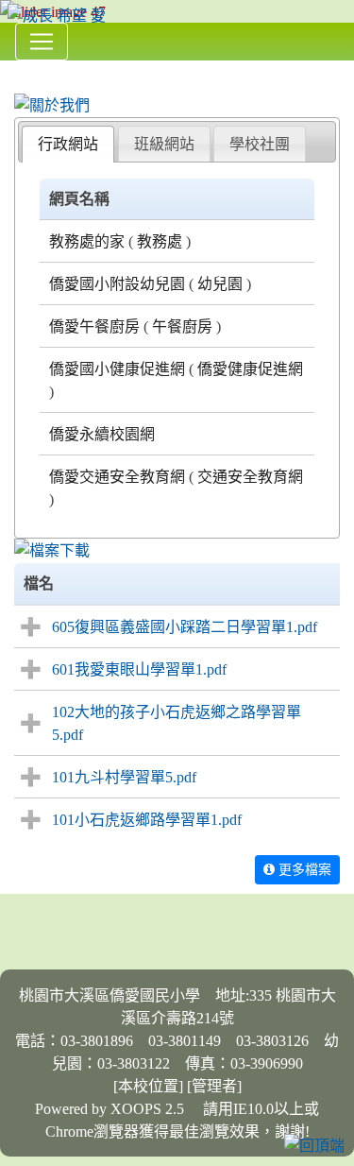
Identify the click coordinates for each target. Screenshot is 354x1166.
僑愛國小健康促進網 (117, 368)
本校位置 (148, 1085)
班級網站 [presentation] (164, 143)
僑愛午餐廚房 (94, 326)
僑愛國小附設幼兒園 (117, 283)
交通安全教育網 (250, 476)
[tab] (68, 144)
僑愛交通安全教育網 (117, 476)
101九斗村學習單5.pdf (124, 776)
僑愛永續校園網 (102, 433)
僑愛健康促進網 (250, 368)
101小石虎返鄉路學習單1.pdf (147, 819)
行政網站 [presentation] (68, 143)
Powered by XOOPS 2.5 (109, 1108)
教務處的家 (87, 241)
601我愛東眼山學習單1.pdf (139, 669)
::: (18, 67)
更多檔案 (303, 869)
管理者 (214, 1085)
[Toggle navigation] (41, 41)
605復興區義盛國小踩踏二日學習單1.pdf (184, 626)
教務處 (159, 241)
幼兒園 (220, 283)
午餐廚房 (182, 326)
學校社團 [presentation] (259, 143)
